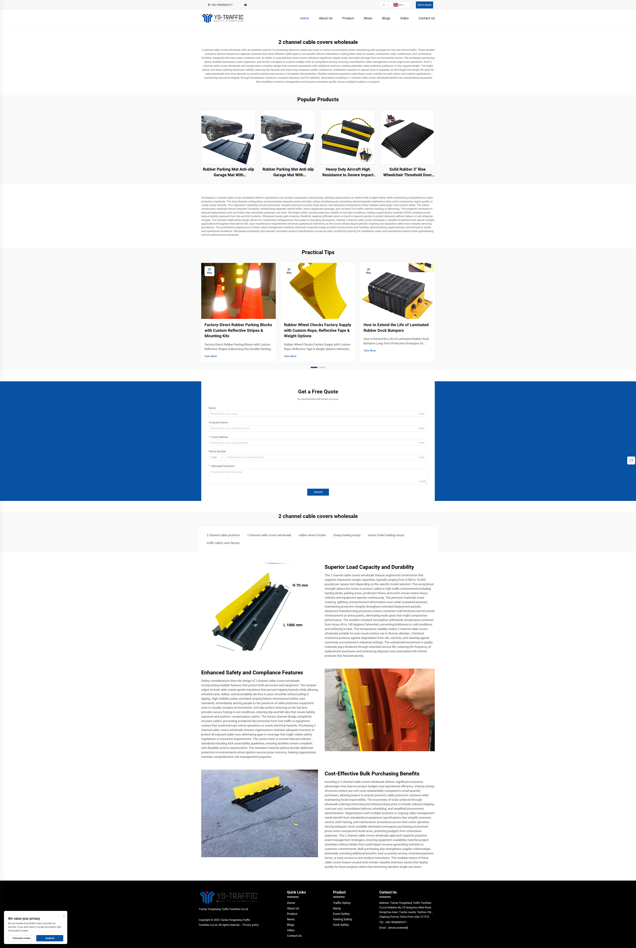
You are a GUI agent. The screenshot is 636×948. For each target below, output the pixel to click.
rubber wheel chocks (312, 535)
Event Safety (341, 914)
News (368, 18)
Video (404, 18)
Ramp (337, 908)
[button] (314, 367)
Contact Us (427, 18)
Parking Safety (342, 919)
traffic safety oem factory (223, 543)
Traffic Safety (342, 903)
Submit (318, 492)
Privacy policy (251, 924)
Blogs (386, 18)
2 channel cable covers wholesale (269, 535)
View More (211, 356)
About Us (325, 18)
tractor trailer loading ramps (386, 535)
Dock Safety (341, 924)
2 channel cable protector (223, 535)
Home (304, 18)
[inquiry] (631, 460)
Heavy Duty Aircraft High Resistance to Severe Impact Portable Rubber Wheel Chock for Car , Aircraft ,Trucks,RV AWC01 (348, 172)
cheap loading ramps (347, 535)
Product (348, 18)
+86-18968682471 (222, 4)
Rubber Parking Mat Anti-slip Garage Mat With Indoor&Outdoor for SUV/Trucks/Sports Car (228, 172)
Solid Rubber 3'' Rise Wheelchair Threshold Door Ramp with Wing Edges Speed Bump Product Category (407, 172)
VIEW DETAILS (228, 137)
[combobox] (217, 457)
